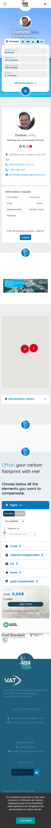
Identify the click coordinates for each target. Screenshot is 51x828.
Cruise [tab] (13, 546)
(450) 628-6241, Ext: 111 (21, 164)
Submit (25, 237)
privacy (13, 791)
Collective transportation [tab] (24, 555)
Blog (5, 791)
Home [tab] (13, 572)
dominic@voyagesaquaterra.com (26, 174)
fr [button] (48, 4)
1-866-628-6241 (17, 169)
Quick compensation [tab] (21, 581)
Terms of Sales (26, 791)
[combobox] (25, 52)
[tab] (12, 41)
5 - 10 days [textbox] (11, 75)
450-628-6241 (26, 742)
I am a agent (8, 589)
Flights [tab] (13, 505)
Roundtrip (9, 513)
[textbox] (12, 60)
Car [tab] (11, 563)
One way (20, 513)
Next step (25, 604)
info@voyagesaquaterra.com (27, 751)
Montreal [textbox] (9, 52)
